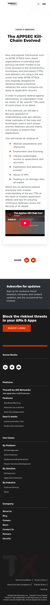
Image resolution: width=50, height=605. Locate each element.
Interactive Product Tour (14, 421)
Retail (6, 492)
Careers (7, 520)
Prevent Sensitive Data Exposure (17, 464)
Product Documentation (14, 426)
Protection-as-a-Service (14, 407)
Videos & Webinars (25, 30)
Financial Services (11, 487)
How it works (10, 416)
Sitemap (43, 589)
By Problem (9, 445)
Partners (7, 534)
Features (8, 398)
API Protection (9, 473)
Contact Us (8, 529)
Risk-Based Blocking (12, 403)
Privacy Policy (40, 580)
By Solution (9, 468)
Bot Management (11, 450)
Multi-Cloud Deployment (14, 412)
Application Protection (13, 478)
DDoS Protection (10, 455)
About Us (7, 511)
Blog (5, 516)
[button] (44, 4)
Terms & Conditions (23, 580)
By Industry (9, 482)
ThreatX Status (40, 585)
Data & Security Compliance (19, 585)
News (5, 525)
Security (7, 538)
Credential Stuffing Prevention (16, 459)
